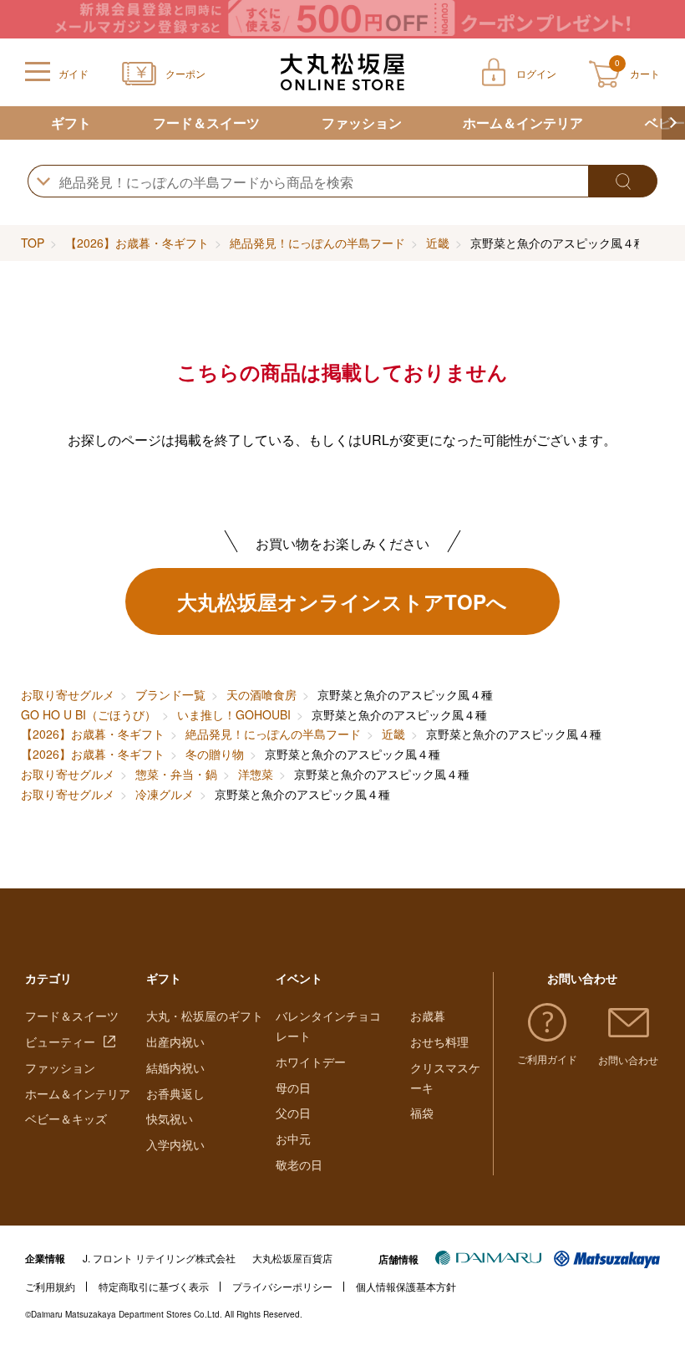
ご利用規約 (50, 1286)
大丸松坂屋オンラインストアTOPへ (342, 601)
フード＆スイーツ (206, 122)
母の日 (293, 1087)
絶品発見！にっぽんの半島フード (317, 242)
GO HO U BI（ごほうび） (88, 714)
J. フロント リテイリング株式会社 (159, 1258)
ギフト (71, 122)
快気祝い (169, 1118)
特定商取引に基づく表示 (154, 1286)
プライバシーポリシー (282, 1286)
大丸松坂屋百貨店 (292, 1258)
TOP (32, 242)
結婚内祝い (175, 1067)
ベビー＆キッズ (66, 1118)
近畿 (437, 242)
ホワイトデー (311, 1061)
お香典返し (175, 1093)
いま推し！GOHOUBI (234, 714)
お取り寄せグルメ (67, 694)
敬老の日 (299, 1164)
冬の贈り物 (214, 753)
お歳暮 (427, 1015)
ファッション (362, 122)
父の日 (293, 1112)
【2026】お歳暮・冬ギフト (137, 242)
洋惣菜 (255, 773)
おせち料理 (439, 1041)
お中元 (293, 1138)
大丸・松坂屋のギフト (204, 1015)
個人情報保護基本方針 (406, 1286)
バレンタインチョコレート (328, 1025)
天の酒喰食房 (261, 694)
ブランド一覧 (170, 694)
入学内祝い (175, 1144)
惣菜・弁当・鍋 (176, 773)
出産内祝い (175, 1041)
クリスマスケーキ (445, 1077)
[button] (673, 123)
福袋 (422, 1112)
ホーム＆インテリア (523, 122)
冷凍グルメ (164, 794)
